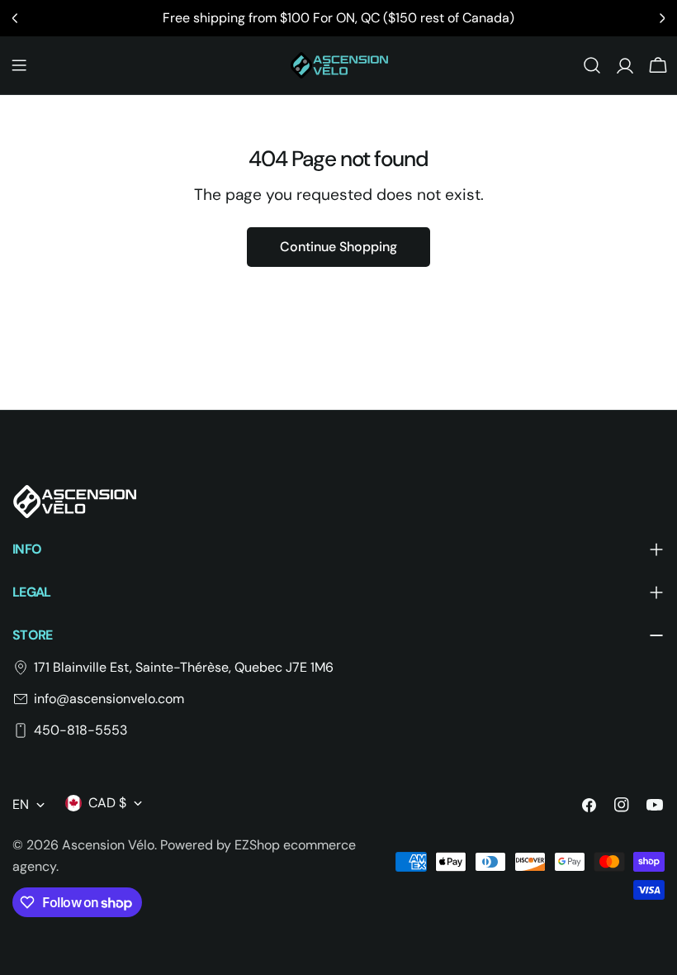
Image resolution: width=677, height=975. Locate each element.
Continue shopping (338, 246)
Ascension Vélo (108, 845)
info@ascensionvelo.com (109, 698)
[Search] (591, 65)
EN (20, 804)
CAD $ (107, 802)
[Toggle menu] (19, 65)
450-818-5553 (80, 730)
